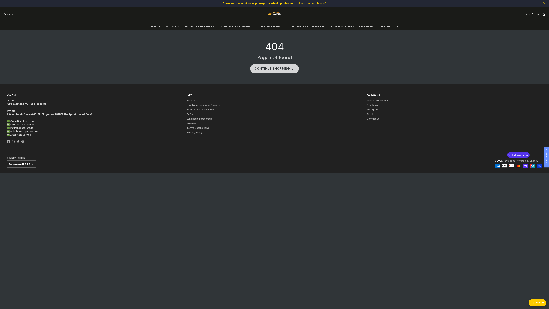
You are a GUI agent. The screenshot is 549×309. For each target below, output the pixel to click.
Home (154, 26)
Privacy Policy (194, 132)
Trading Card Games (198, 26)
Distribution (389, 26)
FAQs (190, 114)
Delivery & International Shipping (353, 26)
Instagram (372, 109)
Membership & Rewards (235, 26)
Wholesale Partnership (199, 118)
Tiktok (370, 114)
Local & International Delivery (203, 105)
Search (191, 100)
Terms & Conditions (198, 128)
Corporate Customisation (306, 26)
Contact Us (373, 118)
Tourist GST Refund (269, 26)
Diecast (171, 26)
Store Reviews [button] (546, 157)
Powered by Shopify (527, 160)
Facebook (372, 105)
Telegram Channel (377, 100)
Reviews (191, 123)
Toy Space (509, 160)
